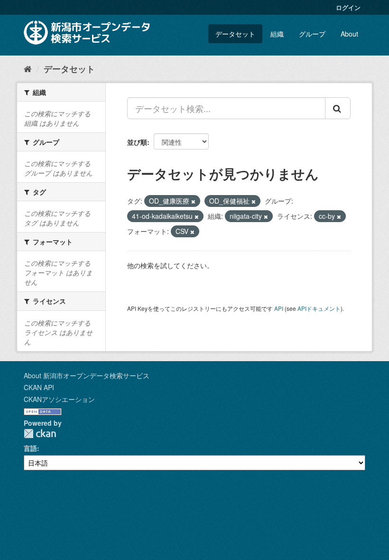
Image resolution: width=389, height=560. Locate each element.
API (278, 308)
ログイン (348, 7)
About (349, 33)
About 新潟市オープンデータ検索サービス (86, 375)
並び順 (137, 142)
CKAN (40, 434)
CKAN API (39, 387)
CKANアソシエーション (59, 399)
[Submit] (338, 108)
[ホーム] (28, 68)
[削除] (193, 201)
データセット (235, 33)
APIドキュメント (319, 308)
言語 (30, 448)
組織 (277, 33)
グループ (312, 33)
